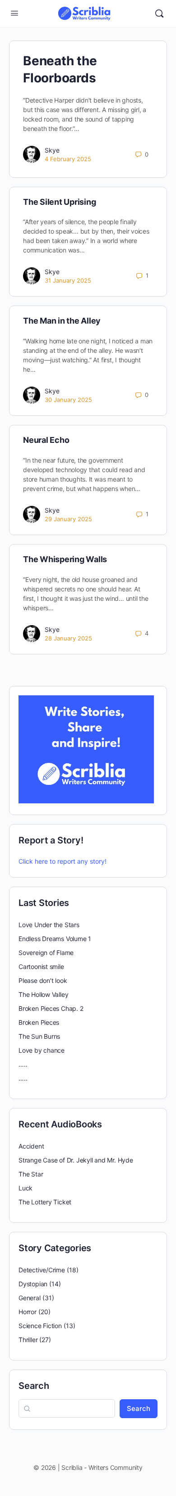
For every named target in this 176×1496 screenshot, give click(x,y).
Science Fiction (40, 1325)
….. (23, 1064)
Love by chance (42, 1050)
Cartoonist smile (41, 966)
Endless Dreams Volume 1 (55, 938)
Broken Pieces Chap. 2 (51, 1008)
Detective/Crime (42, 1270)
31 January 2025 (68, 280)
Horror (28, 1312)
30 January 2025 (68, 399)
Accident (31, 1146)
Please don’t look (43, 980)
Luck (25, 1188)
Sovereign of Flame (46, 952)
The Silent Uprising (59, 202)
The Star (31, 1174)
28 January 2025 (68, 638)
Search (34, 1385)
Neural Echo (46, 440)
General (30, 1298)
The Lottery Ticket (45, 1202)
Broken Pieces (39, 1022)
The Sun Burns (39, 1036)
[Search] (159, 13)
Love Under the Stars (49, 924)
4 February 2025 (68, 158)
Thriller (28, 1339)
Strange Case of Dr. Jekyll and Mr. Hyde (76, 1160)
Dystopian (33, 1284)
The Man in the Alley (62, 320)
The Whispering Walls (65, 559)
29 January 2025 (68, 519)
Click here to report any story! (63, 861)
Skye (52, 150)
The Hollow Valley (43, 994)
